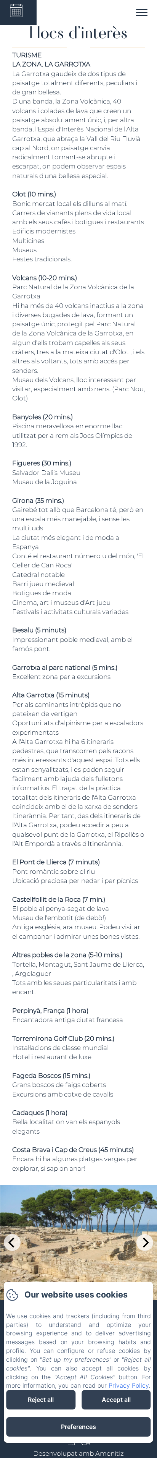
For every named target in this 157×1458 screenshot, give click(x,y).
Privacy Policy (129, 1385)
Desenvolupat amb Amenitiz (78, 1453)
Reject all (41, 1399)
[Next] (144, 1242)
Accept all (116, 1399)
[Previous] (12, 1242)
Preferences (78, 1426)
